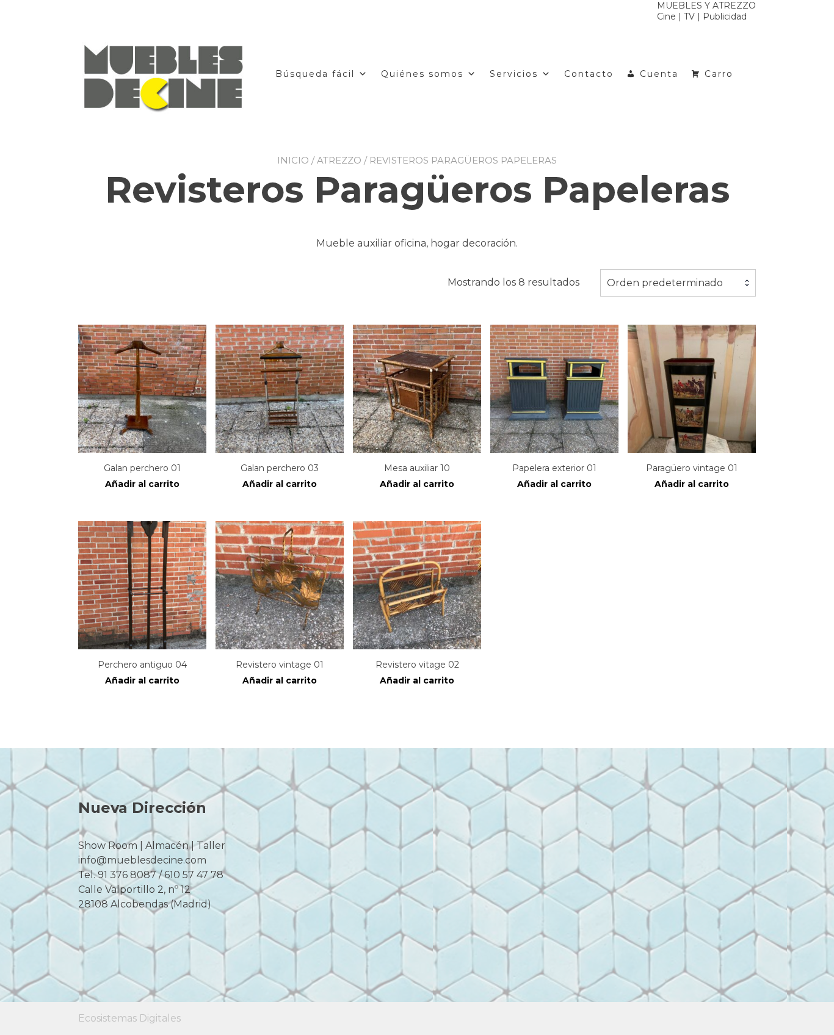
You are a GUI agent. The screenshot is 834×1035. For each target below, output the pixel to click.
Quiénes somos (422, 73)
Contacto (589, 73)
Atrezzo (339, 160)
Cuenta (659, 73)
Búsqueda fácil (315, 73)
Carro (719, 73)
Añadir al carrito (142, 483)
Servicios (514, 73)
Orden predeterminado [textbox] (665, 283)
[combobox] (678, 283)
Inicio (293, 160)
